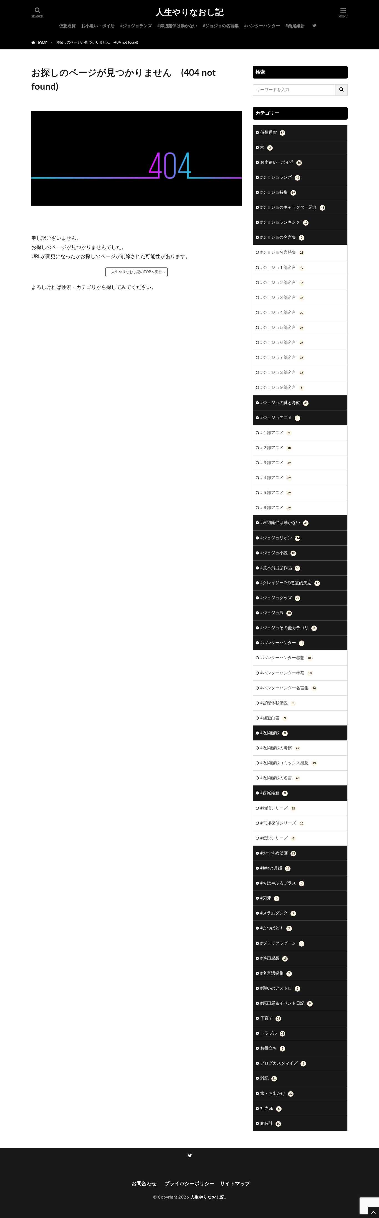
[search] (341, 90)
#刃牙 (268, 898)
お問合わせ (145, 1183)
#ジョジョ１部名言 (281, 268)
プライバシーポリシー (189, 1183)
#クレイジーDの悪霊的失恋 (289, 583)
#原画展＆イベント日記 (285, 1003)
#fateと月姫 (274, 868)
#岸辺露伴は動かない (177, 26)
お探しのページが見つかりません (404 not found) (97, 42)
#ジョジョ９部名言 (281, 387)
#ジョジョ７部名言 (281, 357)
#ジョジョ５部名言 (281, 328)
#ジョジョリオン (280, 538)
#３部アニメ (275, 463)
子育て (270, 1018)
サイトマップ (235, 1183)
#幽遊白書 (273, 718)
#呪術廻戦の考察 (279, 748)
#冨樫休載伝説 (277, 703)
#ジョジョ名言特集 (281, 252)
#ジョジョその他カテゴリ (287, 628)
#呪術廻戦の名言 (279, 778)
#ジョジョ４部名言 (281, 313)
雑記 (268, 1078)
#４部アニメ (275, 478)
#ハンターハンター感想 (286, 658)
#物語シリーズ (277, 808)
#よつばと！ (275, 928)
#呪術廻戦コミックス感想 (288, 763)
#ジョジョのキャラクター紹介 (292, 207)
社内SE (270, 1108)
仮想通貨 (67, 26)
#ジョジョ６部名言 (281, 343)
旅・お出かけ (276, 1093)
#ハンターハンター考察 (286, 673)
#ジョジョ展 (275, 613)
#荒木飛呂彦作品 (279, 568)
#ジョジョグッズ (279, 598)
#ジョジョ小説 (277, 553)
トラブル (272, 1033)
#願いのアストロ (279, 988)
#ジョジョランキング (283, 222)
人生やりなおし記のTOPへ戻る (136, 272)
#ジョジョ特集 (277, 192)
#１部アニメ (275, 433)
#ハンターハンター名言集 (288, 688)
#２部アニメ (275, 448)
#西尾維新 (295, 26)
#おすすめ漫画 (277, 853)
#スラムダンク (277, 913)
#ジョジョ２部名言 (281, 283)
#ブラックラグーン (281, 943)
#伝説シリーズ (277, 838)
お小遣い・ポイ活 (98, 26)
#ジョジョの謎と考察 (283, 403)
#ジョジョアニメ (279, 418)
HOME (41, 43)
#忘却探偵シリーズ (281, 823)
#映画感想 (273, 958)
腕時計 (270, 1123)
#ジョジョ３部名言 (281, 298)
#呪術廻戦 (273, 733)
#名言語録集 (275, 973)
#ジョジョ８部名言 (281, 372)
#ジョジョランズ (136, 26)
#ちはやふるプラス (281, 883)
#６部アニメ (275, 508)
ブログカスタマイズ (282, 1063)
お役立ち (271, 1048)
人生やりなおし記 (190, 12)
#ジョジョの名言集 (221, 26)
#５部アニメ (275, 493)
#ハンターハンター (262, 26)
